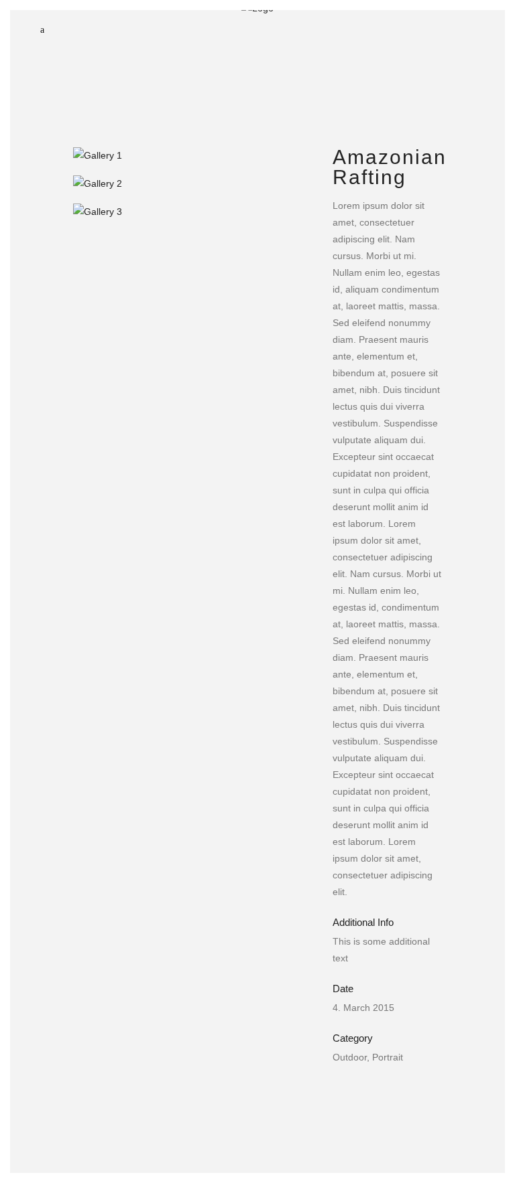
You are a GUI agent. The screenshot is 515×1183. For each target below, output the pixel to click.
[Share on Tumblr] (403, 1091)
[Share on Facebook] (339, 1091)
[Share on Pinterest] (425, 1091)
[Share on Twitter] (360, 1091)
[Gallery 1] (189, 155)
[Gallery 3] (189, 212)
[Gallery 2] (189, 183)
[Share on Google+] (382, 1091)
